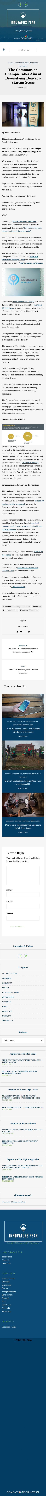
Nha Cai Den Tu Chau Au (23, 1447)
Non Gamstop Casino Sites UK (23, 1383)
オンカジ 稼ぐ (23, 1440)
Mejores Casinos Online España (23, 1485)
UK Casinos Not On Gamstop (23, 1351)
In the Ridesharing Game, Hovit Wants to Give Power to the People (23, 730)
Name (9, 890)
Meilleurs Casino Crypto (23, 1421)
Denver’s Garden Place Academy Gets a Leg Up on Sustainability (23, 782)
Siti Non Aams (23, 1358)
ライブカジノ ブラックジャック (23, 1434)
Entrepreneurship (22, 63)
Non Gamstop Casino (23, 1389)
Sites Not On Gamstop (23, 1392)
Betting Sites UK (23, 1405)
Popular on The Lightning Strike (23, 1159)
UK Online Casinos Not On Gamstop (23, 1361)
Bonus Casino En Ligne (23, 1481)
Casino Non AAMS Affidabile (23, 1469)
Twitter (13, 1327)
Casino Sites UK (23, 1367)
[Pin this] (29, 632)
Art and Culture (9, 974)
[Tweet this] (21, 632)
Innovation (17, 725)
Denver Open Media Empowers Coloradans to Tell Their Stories (23, 826)
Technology (28, 725)
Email (9, 902)
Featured (34, 63)
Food (4, 1007)
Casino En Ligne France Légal (23, 1475)
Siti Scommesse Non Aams (23, 1431)
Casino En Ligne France (23, 1459)
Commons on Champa (12, 606)
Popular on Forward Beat (23, 1123)
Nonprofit (23, 66)
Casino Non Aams (23, 1466)
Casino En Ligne (23, 1424)
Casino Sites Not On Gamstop (23, 1364)
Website (9, 913)
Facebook (6, 1327)
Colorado (11, 721)
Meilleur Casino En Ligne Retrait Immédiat (23, 1408)
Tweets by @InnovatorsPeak (13, 1202)
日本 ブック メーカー (23, 1443)
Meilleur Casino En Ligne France (23, 1472)
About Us (6, 1260)
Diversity (37, 606)
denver (27, 606)
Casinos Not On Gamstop (23, 1354)
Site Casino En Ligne (23, 1478)
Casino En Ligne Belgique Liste (23, 1427)
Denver (11, 63)
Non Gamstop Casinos (23, 1348)
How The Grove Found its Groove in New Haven (23, 1107)
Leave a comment (23, 626)
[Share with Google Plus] (25, 632)
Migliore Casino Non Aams (23, 1415)
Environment (17, 774)
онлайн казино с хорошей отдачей (23, 1437)
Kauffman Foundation (29, 610)
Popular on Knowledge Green (23, 1089)
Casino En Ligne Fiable (23, 1399)
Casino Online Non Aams (23, 1412)
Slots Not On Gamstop (23, 1370)
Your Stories (7, 1257)
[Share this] (17, 632)
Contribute (6, 1263)
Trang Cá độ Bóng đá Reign (23, 1450)
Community (7, 983)
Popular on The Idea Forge (23, 1054)
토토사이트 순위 (23, 1462)
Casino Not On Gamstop (23, 1345)
